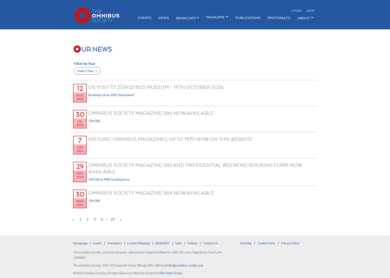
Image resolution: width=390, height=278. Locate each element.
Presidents (115, 243)
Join (310, 10)
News (164, 17)
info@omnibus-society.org (185, 265)
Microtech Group (170, 273)
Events (144, 17)
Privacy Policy (290, 243)
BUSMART (163, 243)
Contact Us (210, 243)
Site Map (246, 243)
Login (296, 10)
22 (113, 219)
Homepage (80, 243)
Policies (192, 243)
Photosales (278, 17)
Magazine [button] (215, 17)
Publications (247, 17)
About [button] (303, 18)
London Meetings (138, 243)
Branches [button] (186, 18)
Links (178, 243)
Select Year (86, 71)
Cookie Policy (267, 243)
